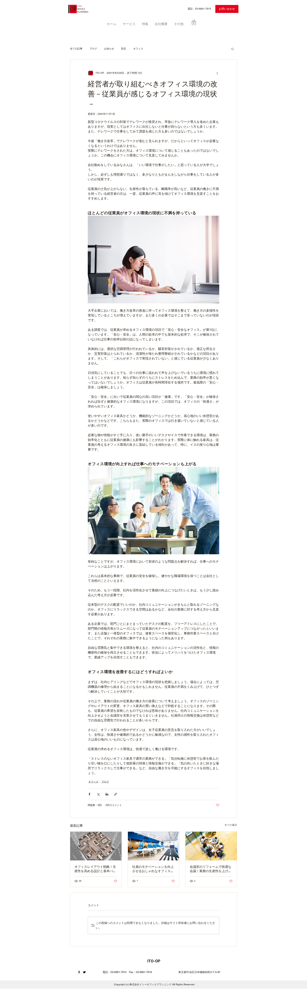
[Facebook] (79, 972)
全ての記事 (76, 48)
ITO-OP (153, 961)
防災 (123, 48)
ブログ (93, 48)
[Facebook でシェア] (89, 794)
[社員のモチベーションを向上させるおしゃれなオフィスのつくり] (153, 846)
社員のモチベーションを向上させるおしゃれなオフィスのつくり (153, 869)
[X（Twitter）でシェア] (98, 794)
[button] (194, 22)
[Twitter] (84, 972)
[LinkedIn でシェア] (107, 794)
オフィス (138, 48)
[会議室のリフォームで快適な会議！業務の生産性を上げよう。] (211, 846)
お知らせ (109, 48)
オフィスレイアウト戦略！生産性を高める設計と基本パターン (95, 869)
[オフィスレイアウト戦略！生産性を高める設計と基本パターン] (96, 846)
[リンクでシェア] (115, 794)
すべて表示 (231, 825)
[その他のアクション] (217, 73)
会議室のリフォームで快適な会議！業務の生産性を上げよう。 (210, 869)
